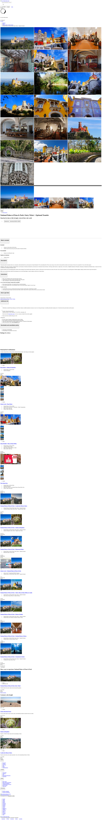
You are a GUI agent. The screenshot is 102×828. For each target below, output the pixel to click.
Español (4, 804)
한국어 (4, 806)
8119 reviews (5, 212)
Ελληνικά (4, 803)
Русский (4, 812)
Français (4, 805)
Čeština (4, 800)
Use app (1, 21)
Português (4, 810)
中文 (3, 814)
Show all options (3, 692)
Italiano (4, 807)
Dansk (4, 801)
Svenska (4, 813)
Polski (4, 811)
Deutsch (4, 802)
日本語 (4, 809)
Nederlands (4, 808)
